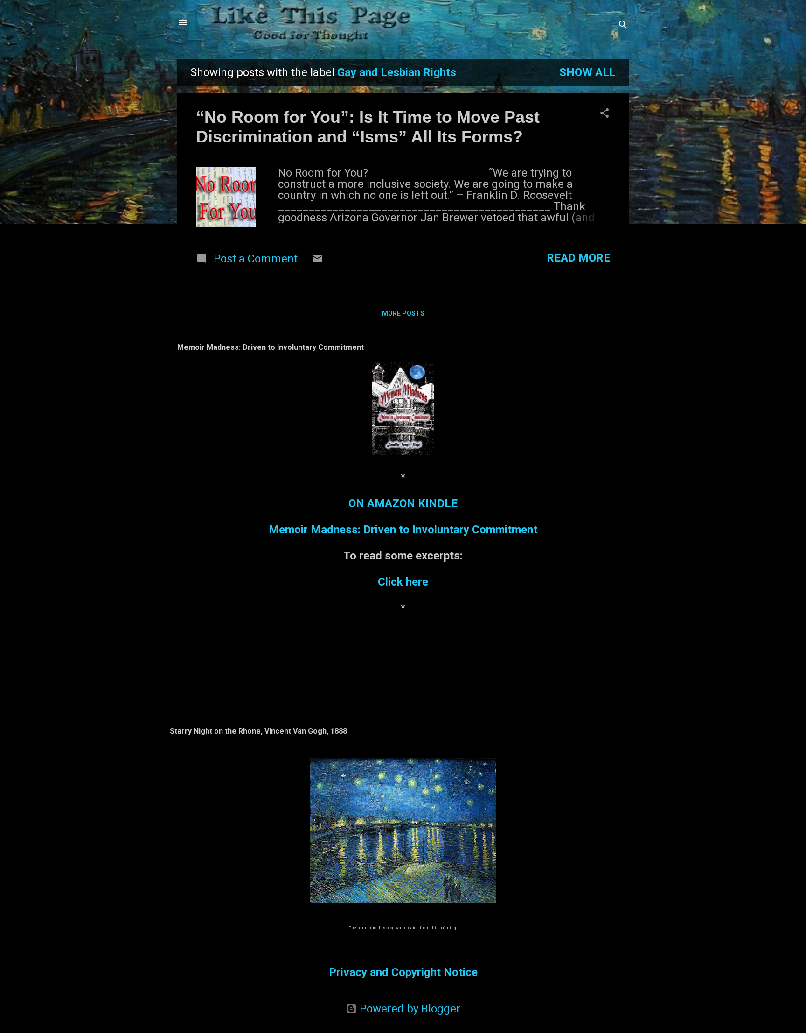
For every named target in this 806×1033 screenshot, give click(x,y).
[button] (604, 113)
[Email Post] (317, 260)
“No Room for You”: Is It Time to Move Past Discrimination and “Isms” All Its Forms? (368, 126)
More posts (403, 313)
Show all (587, 72)
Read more (578, 257)
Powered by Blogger (408, 1008)
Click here (403, 581)
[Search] (623, 25)
